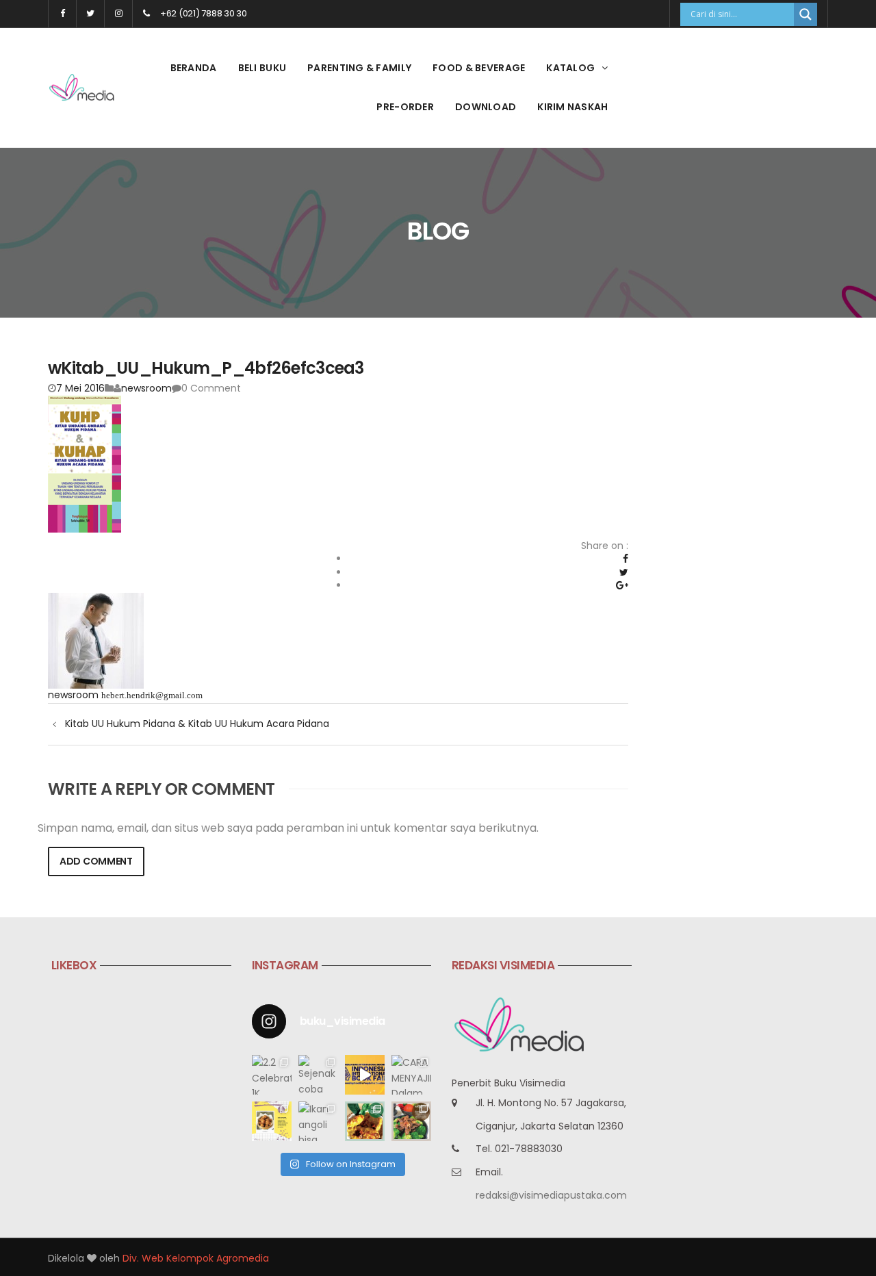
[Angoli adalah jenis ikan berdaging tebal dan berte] (365, 1121)
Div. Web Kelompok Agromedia (196, 1258)
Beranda (193, 68)
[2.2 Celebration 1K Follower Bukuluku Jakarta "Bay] (272, 1075)
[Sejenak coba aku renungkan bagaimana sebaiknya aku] (318, 1075)
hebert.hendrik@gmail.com (152, 695)
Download (485, 107)
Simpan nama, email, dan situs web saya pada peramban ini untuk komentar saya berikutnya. (288, 828)
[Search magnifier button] (805, 14)
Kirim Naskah (572, 107)
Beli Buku (262, 68)
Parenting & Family (359, 68)
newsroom (146, 388)
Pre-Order (405, 107)
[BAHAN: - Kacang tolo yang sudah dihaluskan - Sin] (272, 1121)
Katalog (570, 68)
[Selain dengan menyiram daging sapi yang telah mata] (411, 1121)
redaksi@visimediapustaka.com (551, 1195)
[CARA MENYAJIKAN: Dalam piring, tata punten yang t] (411, 1075)
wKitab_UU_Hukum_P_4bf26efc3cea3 (206, 368)
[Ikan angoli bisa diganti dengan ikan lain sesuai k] (318, 1121)
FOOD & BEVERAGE (479, 68)
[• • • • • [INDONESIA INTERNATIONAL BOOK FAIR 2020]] (365, 1075)
